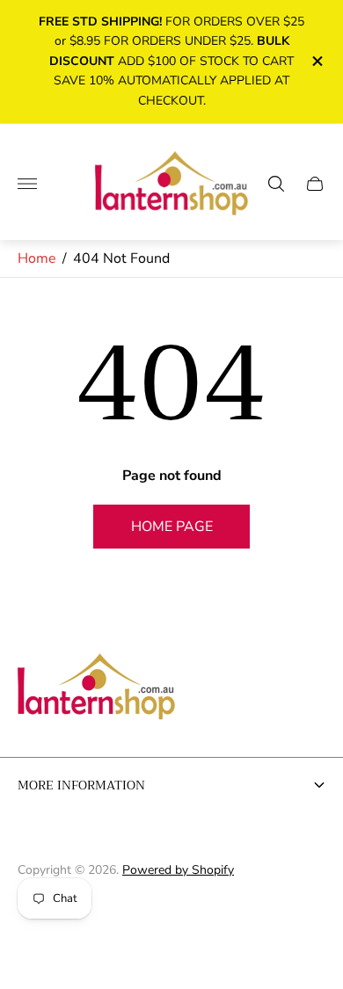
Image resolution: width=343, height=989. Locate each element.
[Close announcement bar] (316, 61)
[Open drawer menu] (27, 183)
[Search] (276, 183)
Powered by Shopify (178, 870)
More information (81, 785)
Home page (172, 526)
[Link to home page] (97, 688)
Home (37, 258)
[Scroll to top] (171, 925)
